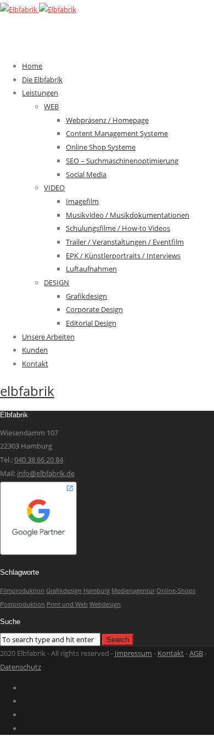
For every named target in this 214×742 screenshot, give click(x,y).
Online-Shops (175, 590)
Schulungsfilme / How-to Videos (118, 228)
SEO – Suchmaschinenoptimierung (122, 161)
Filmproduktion (22, 590)
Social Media (86, 174)
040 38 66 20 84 (38, 460)
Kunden (35, 350)
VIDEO (54, 187)
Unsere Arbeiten (48, 337)
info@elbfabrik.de (46, 473)
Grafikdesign (86, 296)
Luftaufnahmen (91, 269)
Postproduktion (22, 604)
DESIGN (56, 282)
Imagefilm (82, 201)
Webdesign (105, 604)
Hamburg (96, 590)
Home (32, 66)
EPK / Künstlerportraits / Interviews (123, 255)
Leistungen (40, 93)
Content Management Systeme (117, 133)
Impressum (133, 653)
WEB (51, 106)
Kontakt (35, 364)
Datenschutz (20, 667)
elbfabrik (27, 391)
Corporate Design (94, 309)
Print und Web (67, 604)
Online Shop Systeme (101, 147)
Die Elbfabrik (42, 79)
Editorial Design (91, 323)
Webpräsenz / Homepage (107, 120)
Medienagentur (133, 590)
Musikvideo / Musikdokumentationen (127, 215)
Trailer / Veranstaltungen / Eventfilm (125, 242)
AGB (196, 653)
